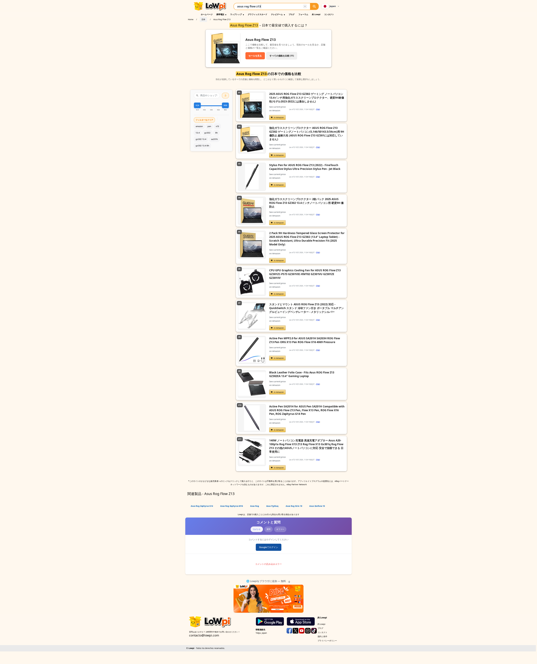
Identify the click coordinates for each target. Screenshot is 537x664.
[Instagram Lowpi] (308, 630)
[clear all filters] (225, 95)
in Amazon (279, 117)
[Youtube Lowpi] (302, 630)
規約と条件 (322, 636)
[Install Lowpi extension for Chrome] (268, 599)
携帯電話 (220, 14)
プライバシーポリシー (327, 640)
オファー (280, 529)
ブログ (292, 14)
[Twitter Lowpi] (296, 630)
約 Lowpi (316, 14)
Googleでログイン (268, 547)
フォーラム (303, 14)
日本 (203, 19)
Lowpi (191, 648)
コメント (257, 529)
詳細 (318, 109)
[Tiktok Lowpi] (314, 630)
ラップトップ (236, 14)
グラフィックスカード (257, 14)
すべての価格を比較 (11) (281, 55)
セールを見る (255, 55)
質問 (268, 529)
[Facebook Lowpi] (290, 630)
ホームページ (206, 14)
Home (190, 19)
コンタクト (329, 14)
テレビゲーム (277, 14)
